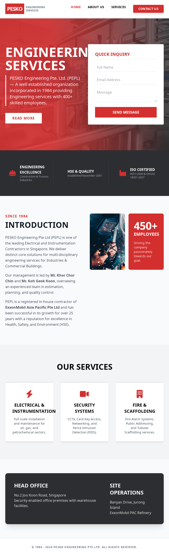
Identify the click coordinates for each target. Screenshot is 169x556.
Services (118, 7)
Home (76, 7)
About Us (96, 7)
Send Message (126, 112)
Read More (23, 118)
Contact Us (148, 9)
